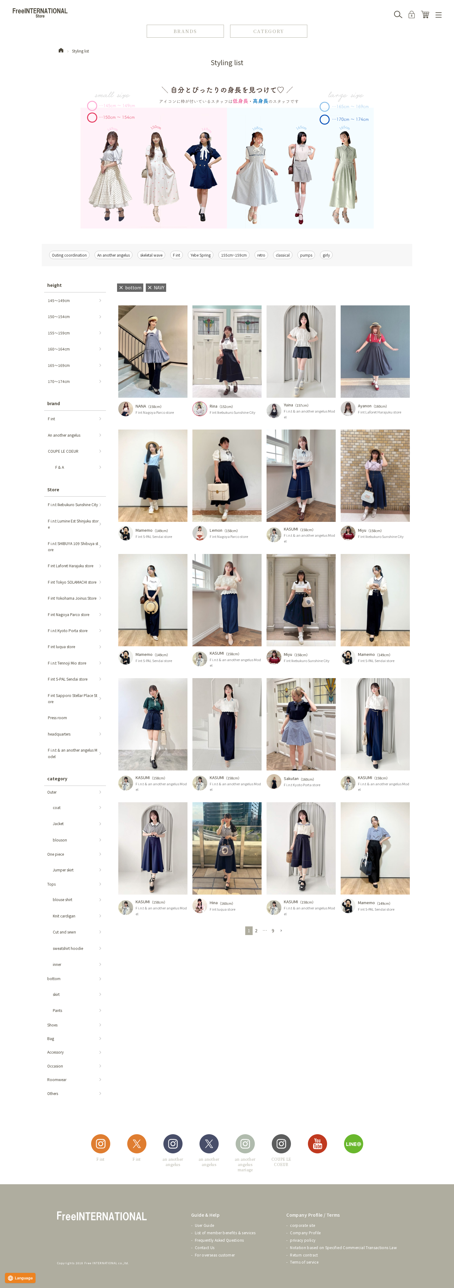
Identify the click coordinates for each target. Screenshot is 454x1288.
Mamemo (144, 530)
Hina (214, 902)
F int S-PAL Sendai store (154, 536)
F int (176, 255)
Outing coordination (69, 255)
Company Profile (305, 1232)
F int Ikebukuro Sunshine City (232, 412)
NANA (141, 406)
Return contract (304, 1254)
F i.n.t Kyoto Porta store (302, 784)
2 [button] (256, 930)
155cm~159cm (234, 255)
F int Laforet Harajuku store (379, 411)
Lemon (216, 530)
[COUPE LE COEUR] (281, 1145)
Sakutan (291, 778)
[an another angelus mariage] (245, 1145)
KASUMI (291, 529)
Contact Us (205, 1247)
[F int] (100, 1145)
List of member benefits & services (225, 1232)
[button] (281, 930)
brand (53, 403)
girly (326, 255)
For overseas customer (215, 1254)
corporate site (302, 1225)
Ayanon (365, 406)
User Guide (204, 1225)
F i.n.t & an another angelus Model (309, 414)
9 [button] (273, 930)
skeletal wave (151, 255)
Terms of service (304, 1262)
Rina (213, 406)
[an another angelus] (173, 1145)
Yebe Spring (201, 255)
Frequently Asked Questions (219, 1240)
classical (283, 255)
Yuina (288, 405)
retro (261, 255)
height (54, 285)
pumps (306, 255)
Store (53, 489)
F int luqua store (222, 909)
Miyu (362, 530)
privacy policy (302, 1240)
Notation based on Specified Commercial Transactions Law (343, 1247)
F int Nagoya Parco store (155, 412)
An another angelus (113, 255)
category (57, 778)
